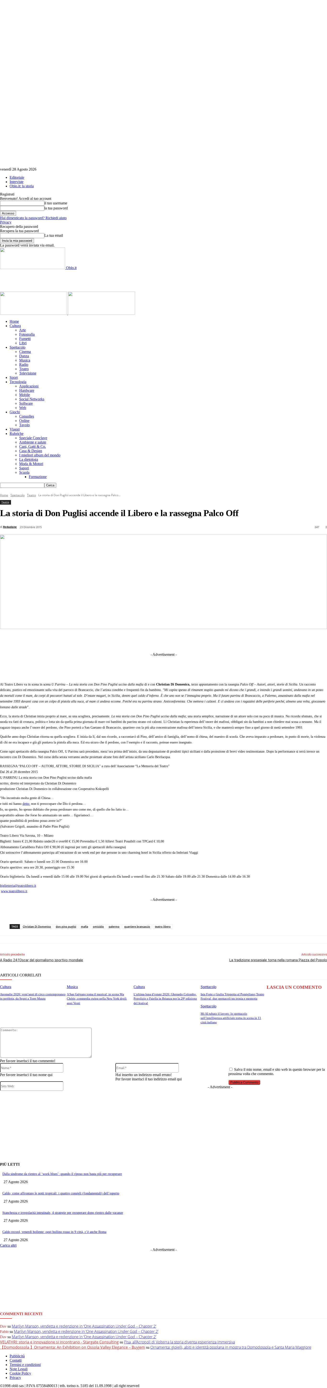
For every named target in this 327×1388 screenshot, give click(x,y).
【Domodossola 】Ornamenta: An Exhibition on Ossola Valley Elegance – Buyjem (72, 1347)
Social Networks (31, 399)
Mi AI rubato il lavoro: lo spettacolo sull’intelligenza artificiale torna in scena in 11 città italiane (231, 1018)
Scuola (24, 472)
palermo (114, 926)
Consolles (26, 416)
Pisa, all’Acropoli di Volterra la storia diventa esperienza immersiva (179, 1342)
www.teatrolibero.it (14, 891)
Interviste (16, 182)
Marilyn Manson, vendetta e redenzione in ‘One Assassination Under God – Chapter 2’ (84, 1326)
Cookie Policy (20, 1373)
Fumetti (25, 339)
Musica (24, 360)
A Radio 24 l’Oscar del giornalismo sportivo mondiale (41, 960)
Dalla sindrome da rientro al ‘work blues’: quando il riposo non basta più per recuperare (62, 1174)
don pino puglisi (66, 926)
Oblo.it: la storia (22, 186)
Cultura (15, 326)
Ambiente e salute (32, 442)
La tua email (53, 235)
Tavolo (24, 425)
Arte (22, 330)
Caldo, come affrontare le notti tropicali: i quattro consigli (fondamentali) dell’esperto (60, 1193)
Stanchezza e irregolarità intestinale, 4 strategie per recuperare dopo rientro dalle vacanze (62, 1213)
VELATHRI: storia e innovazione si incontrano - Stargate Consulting (59, 1342)
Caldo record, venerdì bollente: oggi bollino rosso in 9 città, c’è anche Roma (54, 1232)
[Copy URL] (245, 640)
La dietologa (28, 459)
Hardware (26, 390)
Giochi (15, 412)
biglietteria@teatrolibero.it (18, 885)
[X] (121, 640)
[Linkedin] (139, 640)
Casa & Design (30, 451)
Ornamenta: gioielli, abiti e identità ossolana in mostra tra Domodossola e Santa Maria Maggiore (230, 1347)
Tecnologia (18, 382)
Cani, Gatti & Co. (32, 446)
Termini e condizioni (25, 1365)
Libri (23, 343)
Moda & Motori (31, 464)
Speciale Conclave (33, 438)
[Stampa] (227, 640)
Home (14, 321)
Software (26, 403)
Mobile (24, 395)
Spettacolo (17, 347)
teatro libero (163, 926)
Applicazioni (29, 386)
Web (22, 408)
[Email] (210, 640)
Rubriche (16, 434)
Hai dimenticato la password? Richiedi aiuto (33, 218)
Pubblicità (17, 1356)
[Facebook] (104, 640)
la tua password (56, 208)
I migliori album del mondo (39, 455)
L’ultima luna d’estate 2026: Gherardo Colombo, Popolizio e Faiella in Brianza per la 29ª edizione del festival (165, 998)
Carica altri (8, 1245)
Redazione (10, 527)
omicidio (98, 926)
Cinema (25, 352)
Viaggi (15, 429)
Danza (24, 356)
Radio (23, 365)
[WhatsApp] (192, 640)
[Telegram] (157, 640)
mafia (84, 926)
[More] (263, 640)
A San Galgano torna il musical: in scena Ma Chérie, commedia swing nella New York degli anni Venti (97, 998)
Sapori (24, 468)
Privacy (5, 222)
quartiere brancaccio (137, 926)
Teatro (24, 369)
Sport (14, 377)
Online (24, 421)
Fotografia (27, 334)
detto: (26, 804)
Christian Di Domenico (37, 926)
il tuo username (55, 203)
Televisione (27, 373)
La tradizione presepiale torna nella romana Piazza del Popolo (278, 960)
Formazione (38, 477)
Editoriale (17, 177)
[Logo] (34, 313)
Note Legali (19, 1369)
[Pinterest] (174, 640)
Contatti (16, 1360)
